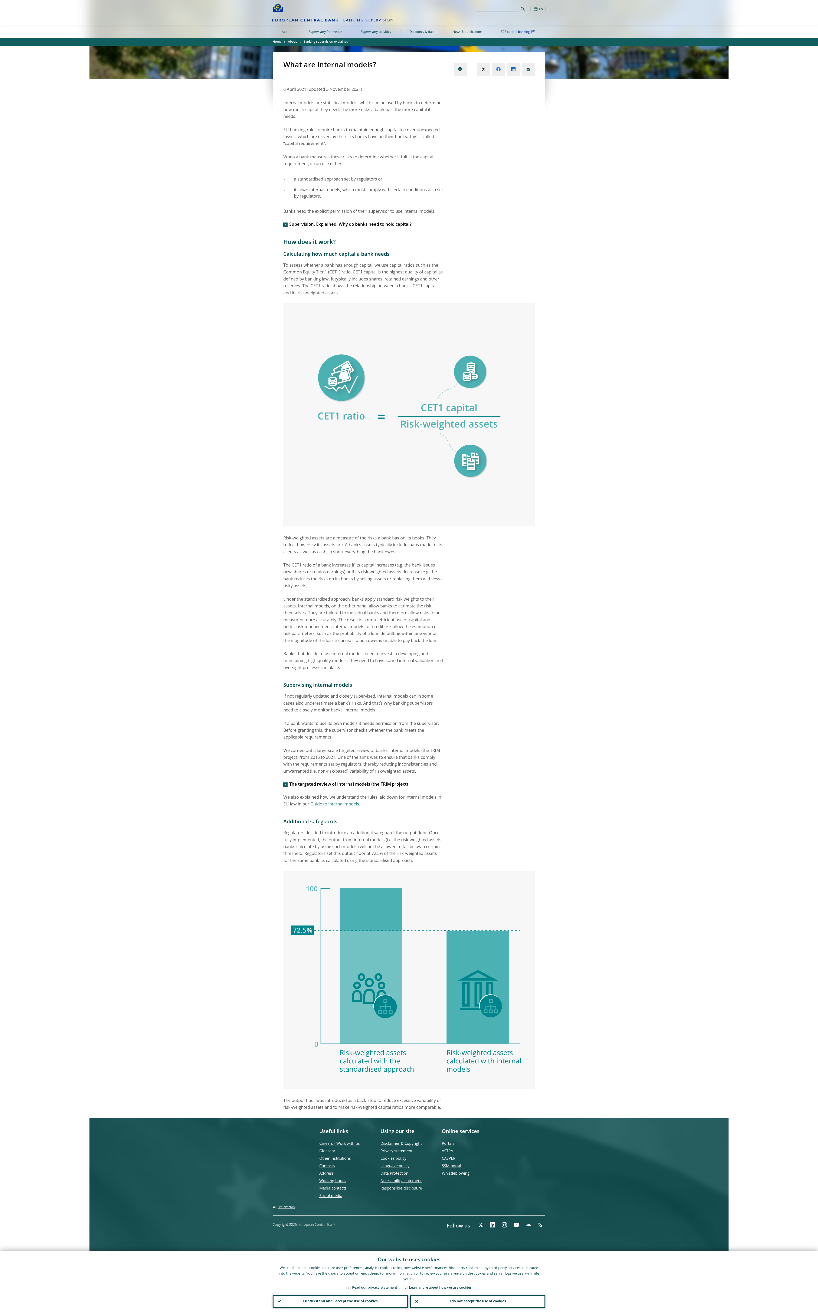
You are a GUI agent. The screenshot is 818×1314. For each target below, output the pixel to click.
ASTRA (447, 1151)
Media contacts (333, 1188)
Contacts (327, 1166)
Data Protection (394, 1173)
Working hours (332, 1181)
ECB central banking (515, 31)
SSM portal (451, 1166)
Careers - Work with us (339, 1144)
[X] (480, 1225)
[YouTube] (516, 1225)
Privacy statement (396, 1151)
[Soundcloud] (528, 1225)
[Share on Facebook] (498, 69)
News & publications (467, 31)
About (286, 31)
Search (522, 9)
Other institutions (335, 1159)
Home (277, 41)
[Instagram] (504, 1225)
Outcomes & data (422, 31)
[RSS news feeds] (540, 1225)
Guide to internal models (334, 804)
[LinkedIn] (492, 1225)
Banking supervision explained (326, 41)
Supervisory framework (325, 31)
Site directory (286, 1207)
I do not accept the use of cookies (478, 1301)
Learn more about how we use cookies (440, 1287)
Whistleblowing (455, 1173)
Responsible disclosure (401, 1188)
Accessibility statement (401, 1181)
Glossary (327, 1151)
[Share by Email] (528, 69)
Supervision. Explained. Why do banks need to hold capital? (350, 225)
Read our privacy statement (374, 1287)
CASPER (448, 1159)
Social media (330, 1196)
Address (326, 1173)
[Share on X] (483, 69)
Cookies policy (393, 1159)
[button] (530, 9)
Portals (448, 1144)
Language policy (394, 1166)
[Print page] (460, 69)
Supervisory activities (376, 31)
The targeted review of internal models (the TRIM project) (348, 784)
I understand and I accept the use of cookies (340, 1301)
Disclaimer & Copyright (401, 1144)
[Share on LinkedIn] (513, 69)
